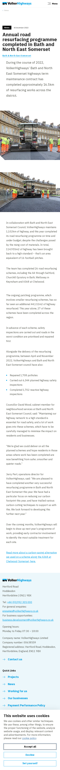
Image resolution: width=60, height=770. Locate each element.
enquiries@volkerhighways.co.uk (20, 611)
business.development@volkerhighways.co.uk (28, 619)
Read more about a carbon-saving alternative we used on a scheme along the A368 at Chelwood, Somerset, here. (31, 557)
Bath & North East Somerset (16, 55)
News (6, 10)
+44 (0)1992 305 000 (19, 602)
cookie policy (29, 738)
